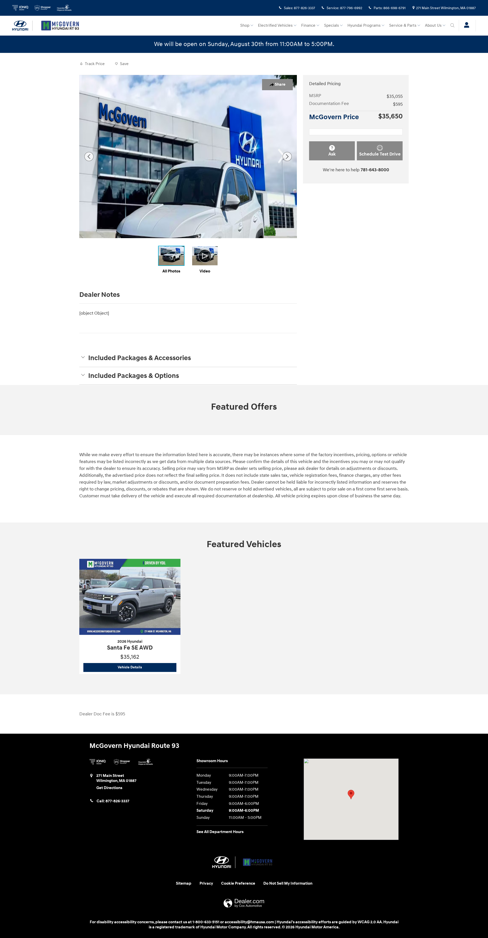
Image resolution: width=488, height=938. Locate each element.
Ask (332, 154)
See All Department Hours (219, 831)
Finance (308, 25)
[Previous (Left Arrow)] (89, 156)
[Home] (22, 26)
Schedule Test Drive (380, 154)
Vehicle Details (147, 667)
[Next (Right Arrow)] (287, 156)
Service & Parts (402, 25)
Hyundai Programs (363, 25)
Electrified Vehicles (275, 25)
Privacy (206, 883)
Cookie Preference (238, 883)
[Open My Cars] (465, 26)
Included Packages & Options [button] (133, 376)
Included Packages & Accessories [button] (139, 358)
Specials (331, 25)
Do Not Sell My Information (287, 883)
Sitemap (183, 883)
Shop (244, 25)
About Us (433, 25)
